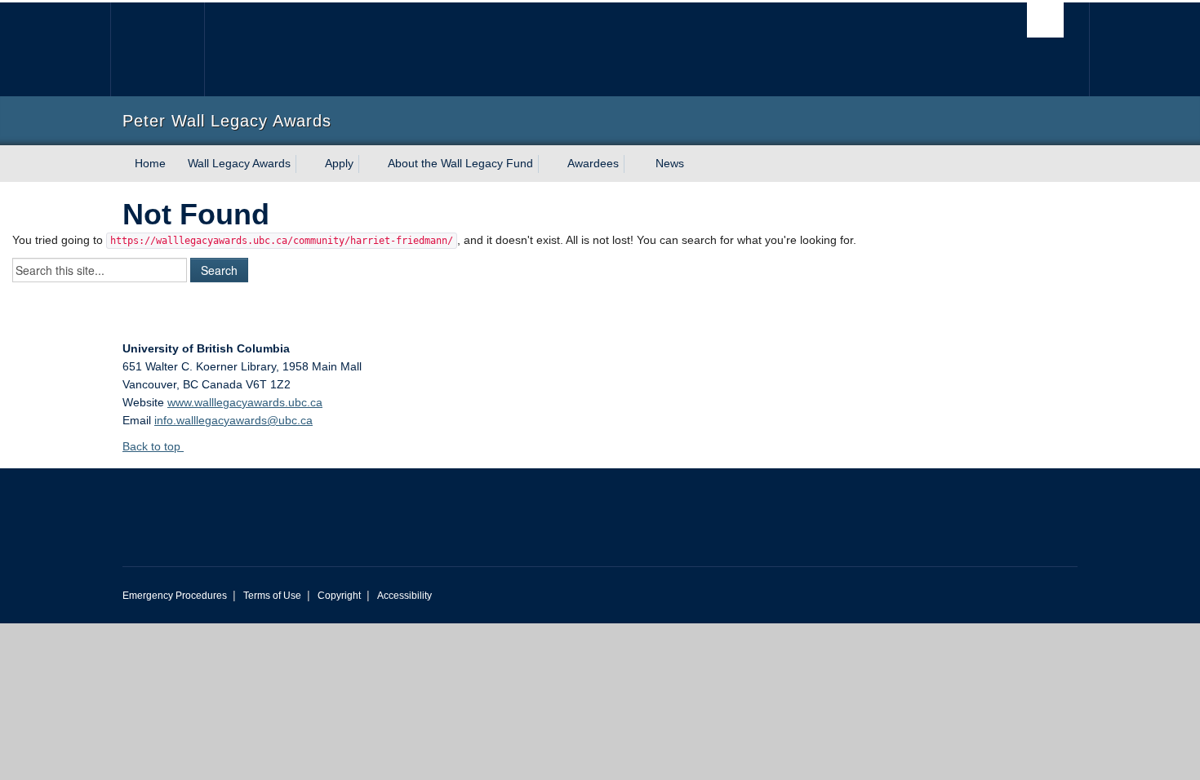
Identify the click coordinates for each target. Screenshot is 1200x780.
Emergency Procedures (174, 595)
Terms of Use (272, 595)
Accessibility (404, 595)
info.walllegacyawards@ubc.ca (233, 420)
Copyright (339, 595)
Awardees (593, 163)
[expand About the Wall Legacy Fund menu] (548, 164)
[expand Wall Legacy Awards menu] (305, 164)
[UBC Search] (1045, 20)
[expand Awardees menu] (633, 164)
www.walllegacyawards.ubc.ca (244, 402)
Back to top (153, 446)
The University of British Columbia (157, 49)
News (670, 163)
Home (150, 163)
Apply (339, 163)
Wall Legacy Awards (239, 163)
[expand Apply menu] (368, 164)
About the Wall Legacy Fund (460, 163)
